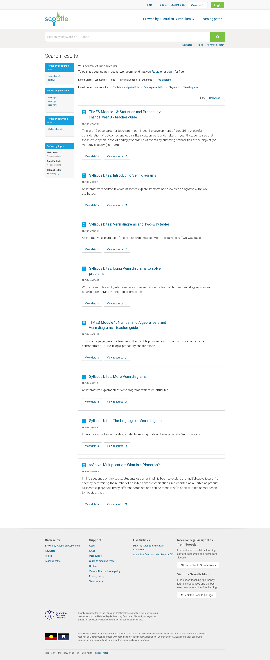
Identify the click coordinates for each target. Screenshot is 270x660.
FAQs (92, 550)
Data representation (153, 87)
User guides (95, 555)
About (92, 545)
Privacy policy (96, 576)
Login (217, 5)
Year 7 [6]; (52, 101)
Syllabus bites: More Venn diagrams (118, 376)
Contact (93, 566)
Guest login (197, 5)
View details (92, 156)
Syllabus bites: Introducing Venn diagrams (122, 175)
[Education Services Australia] (55, 618)
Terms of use (96, 581)
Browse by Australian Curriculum (167, 19)
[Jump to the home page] (56, 19)
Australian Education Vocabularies (151, 554)
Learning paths (211, 19)
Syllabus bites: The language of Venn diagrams (126, 420)
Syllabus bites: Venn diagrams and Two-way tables (129, 224)
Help (150, 4)
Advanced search (215, 44)
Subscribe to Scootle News (200, 565)
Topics (199, 44)
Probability (53, 173)
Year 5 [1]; (52, 97)
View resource (115, 156)
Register (163, 4)
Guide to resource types (102, 561)
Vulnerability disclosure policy (104, 571)
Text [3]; (51, 79)
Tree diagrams (164, 79)
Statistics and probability (126, 87)
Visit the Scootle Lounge (198, 595)
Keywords (187, 44)
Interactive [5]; (54, 75)
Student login (178, 4)
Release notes (101, 652)
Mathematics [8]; (55, 128)
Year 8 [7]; (52, 104)
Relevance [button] (214, 97)
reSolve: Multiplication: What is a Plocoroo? (124, 465)
